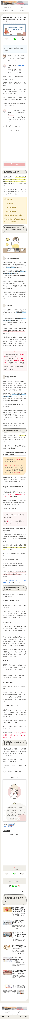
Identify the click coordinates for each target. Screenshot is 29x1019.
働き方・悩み (7, 830)
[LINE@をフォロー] (13, 819)
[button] (22, 38)
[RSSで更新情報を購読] (18, 819)
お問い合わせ (21, 1012)
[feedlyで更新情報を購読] (16, 819)
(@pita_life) (21, 65)
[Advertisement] (14, 145)
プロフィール (14, 1014)
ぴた (14, 803)
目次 (14, 164)
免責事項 (7, 1012)
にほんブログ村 (7, 826)
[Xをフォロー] (11, 819)
